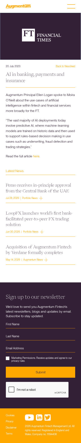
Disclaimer (11, 427)
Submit (40, 372)
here (36, 156)
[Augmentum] (18, 6)
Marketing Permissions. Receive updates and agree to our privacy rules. (41, 359)
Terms (9, 433)
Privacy (10, 421)
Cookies (10, 415)
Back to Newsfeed (65, 66)
